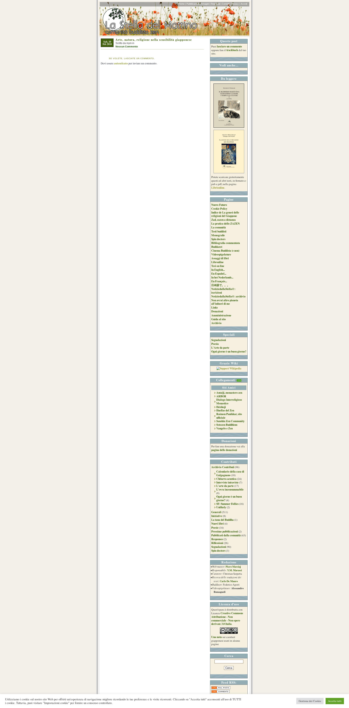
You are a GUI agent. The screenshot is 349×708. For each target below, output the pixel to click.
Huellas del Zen (225, 410)
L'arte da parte (225, 486)
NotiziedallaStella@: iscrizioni (223, 291)
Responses (217, 539)
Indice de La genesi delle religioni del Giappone (225, 214)
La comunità (218, 227)
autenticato (121, 63)
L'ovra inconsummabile (230, 489)
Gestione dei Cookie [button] (310, 701)
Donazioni (217, 311)
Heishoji (221, 407)
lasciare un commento (229, 46)
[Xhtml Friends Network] (239, 380)
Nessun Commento (127, 46)
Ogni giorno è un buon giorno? (228, 351)
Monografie (218, 235)
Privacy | (235, 4)
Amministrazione (221, 315)
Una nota (216, 637)
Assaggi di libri (220, 258)
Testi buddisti (218, 231)
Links (214, 307)
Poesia (215, 344)
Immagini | (205, 4)
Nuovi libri (217, 524)
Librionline (217, 188)
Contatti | (226, 4)
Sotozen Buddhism (226, 425)
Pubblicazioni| (193, 4)
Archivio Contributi (222, 467)
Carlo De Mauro (229, 581)
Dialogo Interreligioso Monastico (229, 401)
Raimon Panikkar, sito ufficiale (229, 416)
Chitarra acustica (226, 479)
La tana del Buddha (222, 520)
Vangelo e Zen (224, 428)
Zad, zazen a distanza (223, 220)
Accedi (244, 4)
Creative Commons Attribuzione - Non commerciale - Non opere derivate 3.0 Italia (227, 618)
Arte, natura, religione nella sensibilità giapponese (154, 39)
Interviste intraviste (227, 482)
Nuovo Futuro (219, 205)
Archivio (216, 323)
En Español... (218, 274)
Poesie (215, 528)
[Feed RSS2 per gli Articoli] (220, 688)
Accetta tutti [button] (335, 701)
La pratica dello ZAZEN (225, 224)
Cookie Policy (219, 209)
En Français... (219, 281)
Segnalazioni (218, 340)
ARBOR (221, 396)
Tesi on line (217, 266)
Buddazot (216, 247)
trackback (232, 50)
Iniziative (216, 516)
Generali (216, 512)
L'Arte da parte (220, 348)
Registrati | (216, 4)
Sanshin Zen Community (230, 421)
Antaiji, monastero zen (229, 393)
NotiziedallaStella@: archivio (228, 296)
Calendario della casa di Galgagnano (230, 473)
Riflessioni (217, 543)
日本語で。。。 (220, 285)
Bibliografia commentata (225, 243)
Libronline (217, 262)
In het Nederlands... (222, 277)
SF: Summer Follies (227, 504)
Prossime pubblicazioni (224, 531)
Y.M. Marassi (234, 570)
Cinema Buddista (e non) (225, 251)
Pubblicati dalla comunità (226, 535)
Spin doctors (218, 239)
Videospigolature (221, 254)
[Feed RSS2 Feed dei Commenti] (220, 692)
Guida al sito (218, 319)
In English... (218, 270)
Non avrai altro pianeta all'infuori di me (224, 302)
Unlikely (221, 507)
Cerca (228, 656)
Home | (182, 4)
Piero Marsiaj (233, 566)
